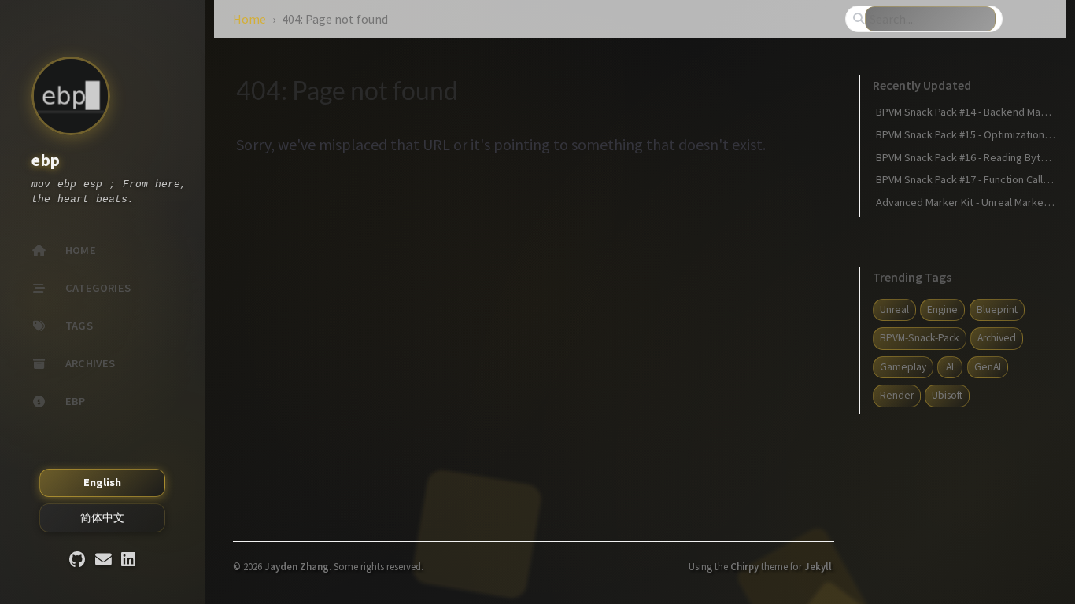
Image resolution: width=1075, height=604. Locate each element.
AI (950, 367)
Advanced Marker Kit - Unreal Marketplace (974, 202)
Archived (996, 337)
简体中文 (102, 517)
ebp (46, 161)
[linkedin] (128, 560)
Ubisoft (947, 395)
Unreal (894, 309)
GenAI (987, 367)
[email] (103, 560)
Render (897, 395)
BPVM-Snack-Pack (919, 337)
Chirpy (744, 566)
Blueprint (997, 309)
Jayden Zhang (296, 566)
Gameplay (903, 367)
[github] (77, 560)
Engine (942, 309)
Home (249, 19)
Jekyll (818, 566)
